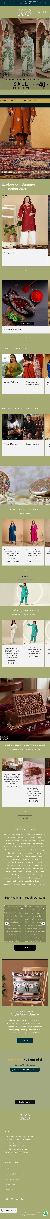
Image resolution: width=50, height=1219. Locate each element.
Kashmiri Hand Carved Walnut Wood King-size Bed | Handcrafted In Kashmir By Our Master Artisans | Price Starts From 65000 (12, 778)
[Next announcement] (45, 3)
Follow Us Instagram (25, 948)
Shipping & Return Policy (14, 1174)
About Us (8, 1169)
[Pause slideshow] (47, 92)
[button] (4, 12)
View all (25, 576)
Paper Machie (10, 444)
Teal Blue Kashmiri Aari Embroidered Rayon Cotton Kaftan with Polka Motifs (12, 552)
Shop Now (25, 1040)
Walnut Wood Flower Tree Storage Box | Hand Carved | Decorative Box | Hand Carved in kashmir (34, 791)
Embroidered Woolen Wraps (32, 383)
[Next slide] (30, 92)
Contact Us (9, 1189)
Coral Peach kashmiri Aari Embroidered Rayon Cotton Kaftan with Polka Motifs (33, 552)
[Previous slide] (19, 92)
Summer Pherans (12, 253)
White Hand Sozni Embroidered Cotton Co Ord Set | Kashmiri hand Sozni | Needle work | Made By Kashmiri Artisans (12, 652)
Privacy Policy (10, 1184)
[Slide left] (19, 270)
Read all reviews (25, 1102)
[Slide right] (30, 270)
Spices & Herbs (11, 329)
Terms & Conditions (12, 1179)
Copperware (31, 444)
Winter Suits (10, 382)
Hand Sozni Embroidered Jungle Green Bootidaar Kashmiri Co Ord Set (34, 650)
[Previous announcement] (4, 3)
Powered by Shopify (23, 1213)
